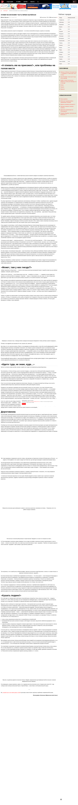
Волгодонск (61, 38)
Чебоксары (61, 22)
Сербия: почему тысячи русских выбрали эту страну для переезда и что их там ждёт (68, 81)
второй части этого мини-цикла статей (11, 692)
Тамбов (60, 59)
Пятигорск (61, 36)
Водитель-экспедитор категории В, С (68, 104)
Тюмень (60, 43)
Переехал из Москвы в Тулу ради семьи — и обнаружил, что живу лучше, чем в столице (69, 73)
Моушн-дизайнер (64, 99)
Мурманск (63, 89)
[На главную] (2, 1)
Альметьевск (61, 40)
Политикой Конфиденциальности (35, 401)
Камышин (61, 56)
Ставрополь (61, 19)
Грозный (61, 31)
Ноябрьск (61, 52)
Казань (60, 47)
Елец (60, 29)
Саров (60, 63)
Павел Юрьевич (5, 17)
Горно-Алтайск (62, 61)
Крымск (60, 26)
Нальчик (61, 45)
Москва (62, 85)
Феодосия (61, 33)
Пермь (60, 49)
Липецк (60, 54)
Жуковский (61, 24)
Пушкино (62, 87)
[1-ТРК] (29, 107)
